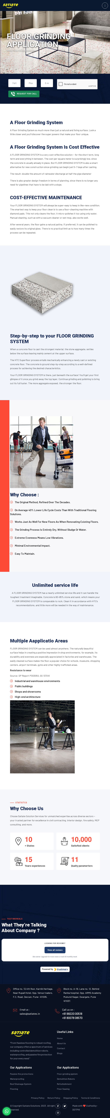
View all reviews (55, 950)
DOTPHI (76, 1109)
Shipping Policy (70, 1098)
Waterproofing (17, 1079)
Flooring (14, 1089)
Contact (61, 1048)
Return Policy (53, 1098)
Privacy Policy (38, 1098)
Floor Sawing (63, 1089)
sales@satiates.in (30, 1013)
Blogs (59, 1053)
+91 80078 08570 (72, 1017)
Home (9, 50)
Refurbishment (64, 1084)
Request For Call (27, 94)
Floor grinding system (67, 1074)
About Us (61, 1043)
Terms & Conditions (90, 1098)
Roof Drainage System (20, 1084)
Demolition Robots (66, 1079)
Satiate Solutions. (31, 1105)
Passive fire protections (21, 1074)
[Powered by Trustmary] (55, 969)
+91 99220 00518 (72, 1013)
